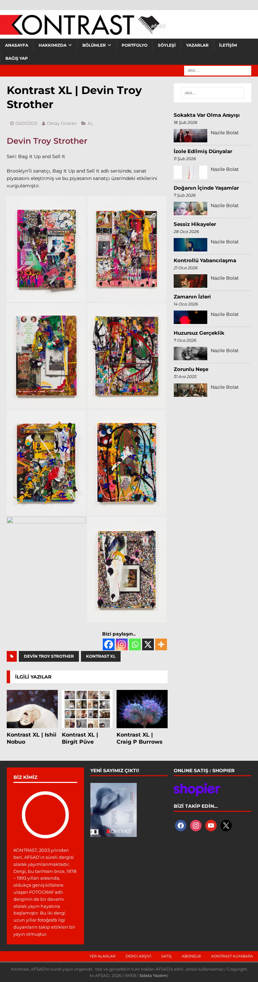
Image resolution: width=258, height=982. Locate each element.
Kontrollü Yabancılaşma (205, 260)
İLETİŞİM (228, 45)
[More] (161, 644)
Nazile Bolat (225, 133)
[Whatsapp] (135, 644)
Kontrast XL (101, 656)
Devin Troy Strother (47, 141)
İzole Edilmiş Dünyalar (203, 151)
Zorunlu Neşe (191, 369)
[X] (148, 644)
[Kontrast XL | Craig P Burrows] (142, 709)
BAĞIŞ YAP (16, 58)
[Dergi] (84, 32)
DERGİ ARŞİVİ (138, 956)
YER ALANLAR (102, 956)
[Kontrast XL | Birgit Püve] (87, 709)
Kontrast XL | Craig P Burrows (140, 738)
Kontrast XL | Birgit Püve (80, 738)
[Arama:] (217, 70)
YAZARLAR (197, 45)
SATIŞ (166, 956)
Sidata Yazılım (153, 975)
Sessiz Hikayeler (195, 224)
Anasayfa (16, 45)
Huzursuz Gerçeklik (199, 333)
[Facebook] (109, 644)
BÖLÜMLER (94, 45)
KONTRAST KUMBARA (232, 956)
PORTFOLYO (134, 45)
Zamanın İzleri (192, 296)
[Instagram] (122, 644)
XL (90, 123)
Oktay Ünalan (62, 123)
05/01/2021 (26, 123)
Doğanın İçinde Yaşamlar (206, 188)
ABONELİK (191, 956)
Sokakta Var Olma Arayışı (207, 115)
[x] (226, 825)
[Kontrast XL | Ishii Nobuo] (32, 709)
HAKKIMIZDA (53, 45)
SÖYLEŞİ (167, 45)
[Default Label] (211, 825)
